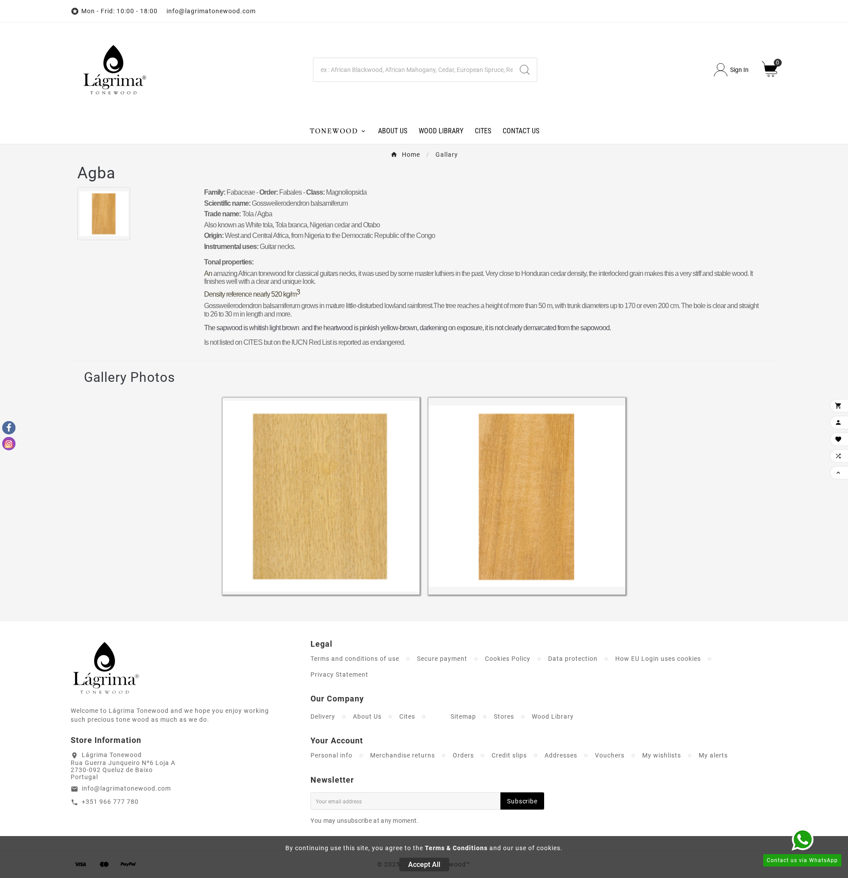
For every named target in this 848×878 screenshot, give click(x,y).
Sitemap (463, 716)
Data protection (573, 658)
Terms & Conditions (456, 848)
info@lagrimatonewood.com (126, 788)
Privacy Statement (339, 674)
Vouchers (610, 755)
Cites (407, 716)
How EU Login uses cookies (658, 658)
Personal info (331, 755)
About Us (367, 716)
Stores (504, 716)
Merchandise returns (402, 755)
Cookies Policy (507, 658)
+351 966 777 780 (110, 801)
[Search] (525, 70)
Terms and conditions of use (354, 658)
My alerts (713, 755)
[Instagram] (8, 443)
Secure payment (442, 658)
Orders (463, 755)
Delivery (322, 716)
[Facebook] (8, 427)
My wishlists (661, 755)
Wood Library (553, 716)
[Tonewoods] (337, 130)
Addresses (561, 755)
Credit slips (509, 755)
